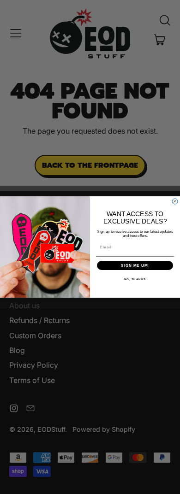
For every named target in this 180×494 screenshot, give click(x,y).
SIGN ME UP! (135, 266)
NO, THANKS (135, 279)
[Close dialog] (175, 201)
